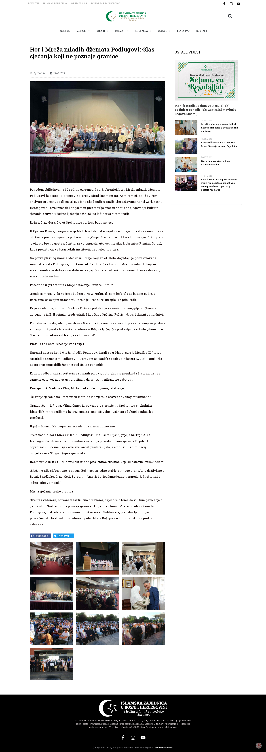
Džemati (120, 31)
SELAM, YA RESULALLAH (55, 3)
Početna (64, 31)
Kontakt (201, 31)
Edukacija (141, 31)
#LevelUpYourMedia (162, 747)
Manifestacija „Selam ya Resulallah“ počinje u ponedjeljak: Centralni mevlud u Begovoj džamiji (205, 110)
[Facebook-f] (224, 4)
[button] (230, 16)
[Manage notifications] (258, 745)
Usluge (162, 31)
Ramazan (33, 3)
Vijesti (100, 31)
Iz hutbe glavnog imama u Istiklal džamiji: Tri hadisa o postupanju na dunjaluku (219, 127)
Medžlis (81, 31)
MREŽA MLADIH (79, 3)
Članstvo (183, 31)
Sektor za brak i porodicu (106, 3)
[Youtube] (238, 4)
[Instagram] (231, 4)
